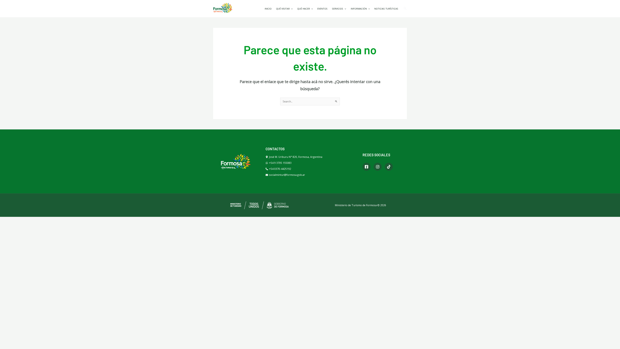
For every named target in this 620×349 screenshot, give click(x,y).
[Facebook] (366, 167)
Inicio (268, 8)
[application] (291, 8)
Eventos (322, 8)
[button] (405, 8)
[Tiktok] (389, 167)
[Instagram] (378, 167)
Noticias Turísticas (386, 8)
